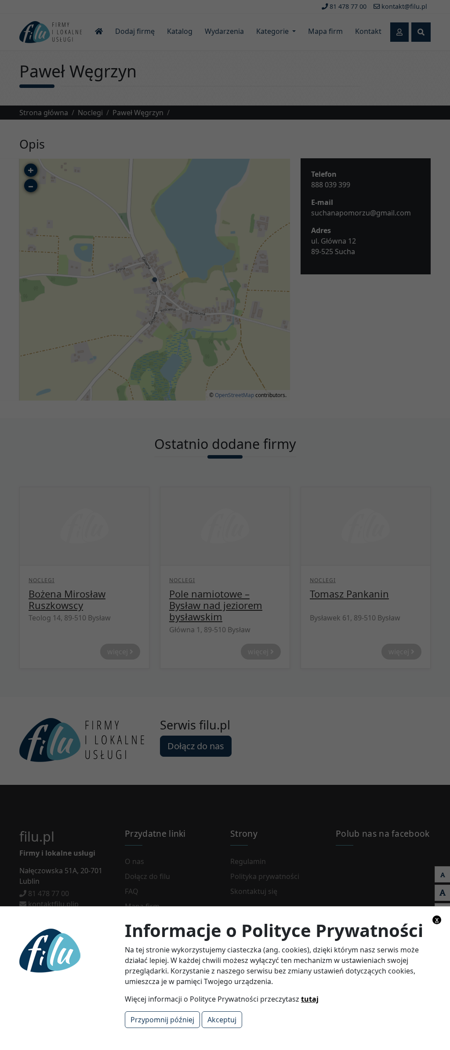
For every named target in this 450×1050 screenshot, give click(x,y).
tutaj (310, 999)
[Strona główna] (81, 950)
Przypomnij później (162, 1019)
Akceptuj (221, 1019)
